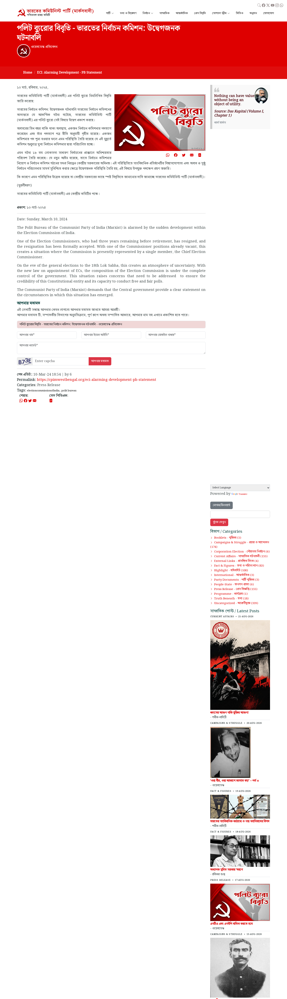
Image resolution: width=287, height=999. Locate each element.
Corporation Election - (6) (242, 551)
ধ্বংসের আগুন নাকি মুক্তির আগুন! (229, 712)
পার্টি (108, 13)
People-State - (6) (234, 584)
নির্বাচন (146, 13)
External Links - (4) (236, 561)
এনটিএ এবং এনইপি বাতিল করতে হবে (231, 923)
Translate (243, 494)
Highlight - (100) (231, 570)
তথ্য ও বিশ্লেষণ (128, 13)
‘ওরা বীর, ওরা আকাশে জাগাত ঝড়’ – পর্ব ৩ (234, 780)
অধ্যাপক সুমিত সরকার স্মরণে (226, 869)
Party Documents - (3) (236, 580)
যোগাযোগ (268, 13)
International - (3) (234, 575)
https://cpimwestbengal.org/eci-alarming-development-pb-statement (96, 380)
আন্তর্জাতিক (182, 13)
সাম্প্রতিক (164, 13)
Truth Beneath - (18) (231, 598)
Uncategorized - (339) (236, 603)
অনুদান (253, 13)
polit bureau (68, 391)
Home (27, 72)
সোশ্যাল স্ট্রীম (219, 13)
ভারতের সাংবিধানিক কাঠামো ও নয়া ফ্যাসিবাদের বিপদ (239, 821)
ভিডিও (239, 13)
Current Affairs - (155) (240, 556)
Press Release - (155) (235, 589)
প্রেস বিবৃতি (200, 13)
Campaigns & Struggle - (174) (239, 544)
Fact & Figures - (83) (239, 565)
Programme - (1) (231, 594)
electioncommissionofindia (43, 391)
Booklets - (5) (227, 537)
